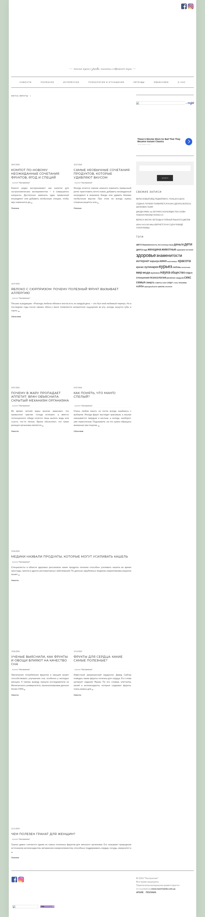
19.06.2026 (15, 651)
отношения (142, 277)
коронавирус (172, 261)
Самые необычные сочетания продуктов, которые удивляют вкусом (102, 173)
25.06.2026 (15, 551)
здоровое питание (185, 250)
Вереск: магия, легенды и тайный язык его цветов (163, 219)
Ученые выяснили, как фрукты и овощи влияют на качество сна (39, 660)
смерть (150, 282)
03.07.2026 (15, 387)
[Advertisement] (102, 42)
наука (165, 272)
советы (158, 282)
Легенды (139, 82)
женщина (154, 249)
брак (171, 245)
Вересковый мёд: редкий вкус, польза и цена (160, 199)
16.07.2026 (15, 284)
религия (171, 277)
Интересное (71, 82)
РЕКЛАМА (151, 892)
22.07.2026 (78, 164)
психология (158, 277)
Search (165, 178)
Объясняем (161, 82)
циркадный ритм (150, 286)
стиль (175, 283)
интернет (142, 261)
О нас (181, 82)
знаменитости (169, 255)
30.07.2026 (15, 164)
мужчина (155, 272)
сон (164, 282)
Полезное (47, 82)
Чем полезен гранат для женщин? (43, 834)
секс (187, 277)
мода (146, 272)
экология (168, 286)
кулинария (151, 267)
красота (184, 261)
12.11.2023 (15, 828)
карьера (155, 260)
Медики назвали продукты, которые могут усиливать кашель (69, 556)
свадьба (180, 277)
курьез (165, 266)
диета (139, 249)
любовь (176, 267)
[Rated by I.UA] (25, 906)
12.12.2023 (78, 651)
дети (188, 244)
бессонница (163, 245)
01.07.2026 (78, 387)
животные (169, 249)
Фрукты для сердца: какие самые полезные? (98, 658)
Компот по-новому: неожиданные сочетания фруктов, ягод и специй (35, 173)
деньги (179, 244)
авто (139, 244)
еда (145, 249)
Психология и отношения (106, 82)
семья (140, 282)
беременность (149, 244)
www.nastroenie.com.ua (163, 888)
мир (139, 272)
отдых (189, 272)
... (31, 202)
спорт (170, 282)
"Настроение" (24, 183)
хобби (140, 286)
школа (161, 286)
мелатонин (185, 267)
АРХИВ (139, 892)
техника (182, 282)
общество (178, 272)
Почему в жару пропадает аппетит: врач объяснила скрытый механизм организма (40, 396)
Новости (26, 82)
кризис (140, 266)
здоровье (146, 255)
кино (163, 261)
